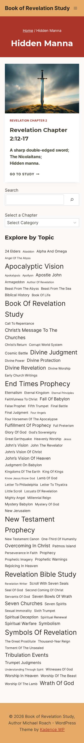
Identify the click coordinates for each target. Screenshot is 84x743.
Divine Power (15, 361)
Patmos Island (64, 546)
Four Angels (38, 412)
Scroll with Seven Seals (49, 583)
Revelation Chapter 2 (28, 120)
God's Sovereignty (42, 432)
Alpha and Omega (51, 251)
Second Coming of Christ (44, 590)
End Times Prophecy (37, 384)
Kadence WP (52, 729)
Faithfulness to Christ (21, 399)
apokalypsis (12, 275)
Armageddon (15, 282)
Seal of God (14, 590)
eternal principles (63, 392)
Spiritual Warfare (20, 623)
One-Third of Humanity (59, 539)
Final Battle (59, 406)
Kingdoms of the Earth (22, 472)
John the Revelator (47, 445)
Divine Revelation (25, 368)
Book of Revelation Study (35, 308)
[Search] (72, 199)
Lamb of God (47, 478)
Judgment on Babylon (23, 465)
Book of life (41, 295)
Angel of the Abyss (18, 258)
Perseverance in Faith (21, 553)
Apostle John (49, 274)
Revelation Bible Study (40, 574)
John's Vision (16, 445)
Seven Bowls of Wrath (52, 596)
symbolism (49, 623)
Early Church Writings (21, 375)
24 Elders (12, 251)
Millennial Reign (39, 498)
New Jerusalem (17, 510)
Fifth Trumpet (38, 406)
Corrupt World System (45, 345)
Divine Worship (59, 368)
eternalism (13, 392)
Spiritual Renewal (54, 617)
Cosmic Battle (16, 353)
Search (11, 190)
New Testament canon (22, 539)
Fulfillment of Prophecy (28, 425)
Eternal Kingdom (36, 393)
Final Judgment (16, 413)
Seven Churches (23, 603)
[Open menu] (75, 8)
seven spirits (55, 604)
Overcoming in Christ (27, 545)
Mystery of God (47, 504)
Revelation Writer (16, 583)
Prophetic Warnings (51, 559)
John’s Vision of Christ (23, 452)
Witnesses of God (59, 669)
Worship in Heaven (21, 675)
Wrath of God (57, 683)
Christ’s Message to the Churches (31, 333)
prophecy (48, 553)
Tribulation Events (26, 655)
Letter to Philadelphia (21, 485)
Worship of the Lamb (21, 684)
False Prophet (15, 406)
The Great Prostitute (20, 641)
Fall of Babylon (55, 398)
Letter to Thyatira (53, 485)
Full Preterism (63, 426)
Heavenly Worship (47, 439)
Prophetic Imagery (19, 559)
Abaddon (28, 251)
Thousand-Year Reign (54, 641)
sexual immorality (18, 611)
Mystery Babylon (19, 504)
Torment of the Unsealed (24, 648)
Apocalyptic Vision (34, 266)
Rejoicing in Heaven (21, 566)
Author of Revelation (40, 282)
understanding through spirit (24, 669)
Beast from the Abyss (22, 288)
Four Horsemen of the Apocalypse (31, 419)
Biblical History (17, 295)
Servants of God (17, 597)
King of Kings (52, 472)
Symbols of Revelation (41, 632)
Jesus (67, 439)
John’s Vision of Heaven (28, 458)
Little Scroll (13, 491)
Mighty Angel (15, 498)
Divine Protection (44, 360)
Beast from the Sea (56, 288)
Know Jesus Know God (20, 478)
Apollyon (27, 275)
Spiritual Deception (21, 617)
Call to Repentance (19, 323)
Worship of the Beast (58, 676)
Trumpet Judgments (23, 662)
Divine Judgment (53, 352)
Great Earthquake (18, 439)
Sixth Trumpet (44, 611)
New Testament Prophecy (30, 524)
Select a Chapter (21, 215)
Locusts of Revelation (40, 491)
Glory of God (16, 432)
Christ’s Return (16, 345)
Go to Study (24, 174)
